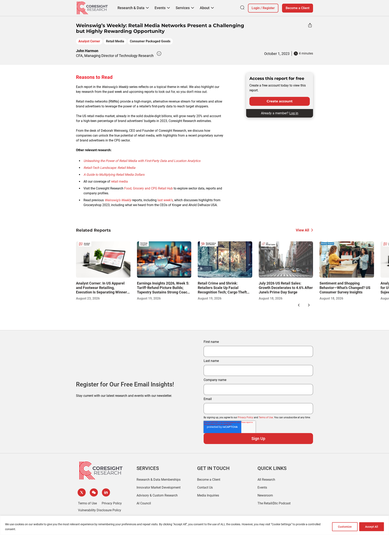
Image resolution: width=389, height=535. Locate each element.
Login (256, 8)
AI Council (144, 503)
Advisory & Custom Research (157, 495)
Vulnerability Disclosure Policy (99, 510)
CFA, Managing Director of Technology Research (115, 56)
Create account (280, 101)
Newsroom (265, 495)
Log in (293, 113)
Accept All (371, 526)
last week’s (165, 200)
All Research (266, 479)
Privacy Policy (245, 417)
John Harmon (87, 51)
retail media (119, 181)
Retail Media (115, 41)
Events (262, 487)
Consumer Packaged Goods (150, 41)
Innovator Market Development (159, 487)
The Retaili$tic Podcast (274, 503)
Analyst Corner (89, 41)
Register (269, 8)
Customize (345, 526)
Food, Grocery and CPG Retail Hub (148, 188)
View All (302, 230)
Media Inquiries (208, 495)
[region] (194, 525)
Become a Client (297, 8)
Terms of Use (266, 417)
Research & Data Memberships (159, 479)
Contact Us (205, 487)
